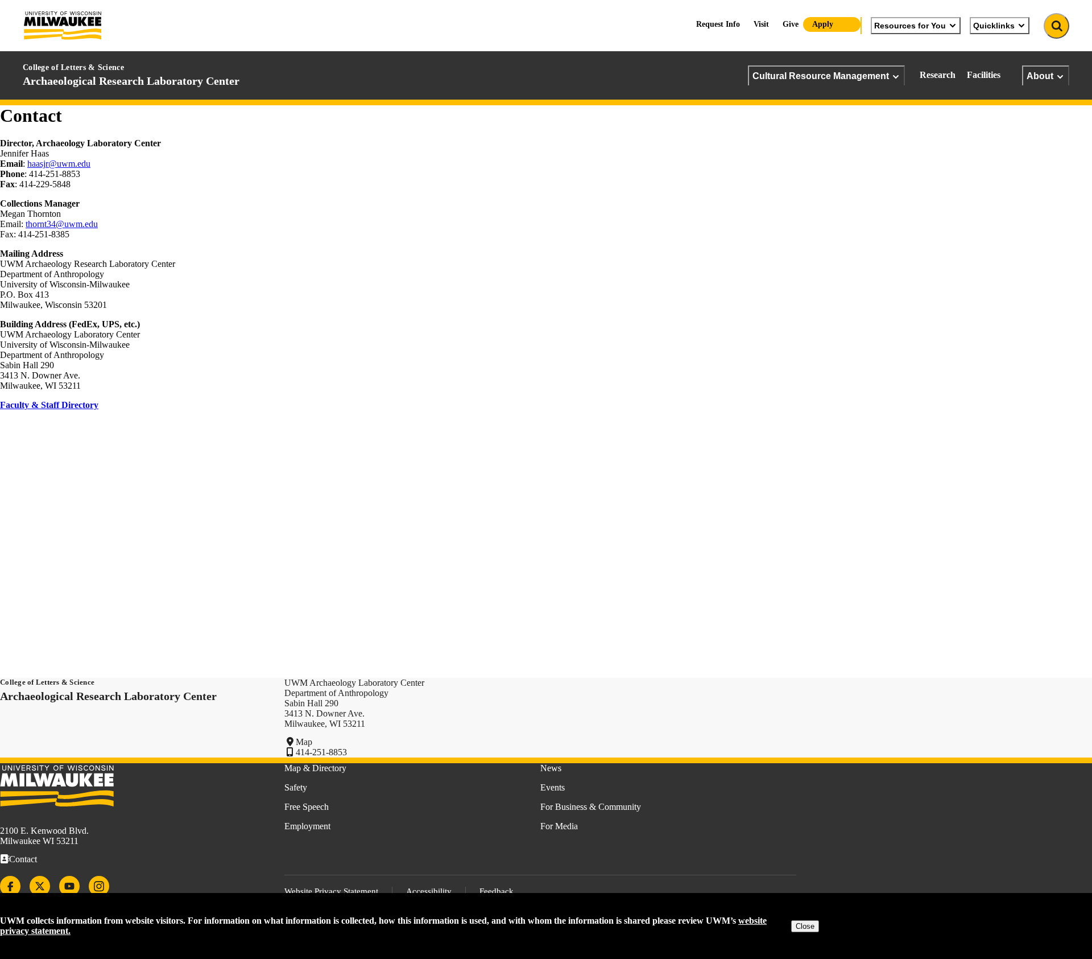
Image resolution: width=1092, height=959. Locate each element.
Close (805, 926)
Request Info (718, 24)
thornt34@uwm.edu (62, 224)
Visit (761, 24)
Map (304, 742)
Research (938, 74)
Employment (307, 826)
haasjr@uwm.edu (58, 163)
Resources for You (910, 25)
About (1040, 76)
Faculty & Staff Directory (49, 405)
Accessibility (429, 891)
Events (552, 787)
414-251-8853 (321, 752)
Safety (295, 787)
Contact (23, 859)
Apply (822, 24)
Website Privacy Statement (331, 891)
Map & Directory (315, 768)
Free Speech (306, 807)
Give (791, 24)
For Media (559, 826)
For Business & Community (590, 807)
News (550, 768)
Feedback (496, 891)
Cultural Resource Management (820, 76)
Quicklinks (994, 25)
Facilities (983, 74)
